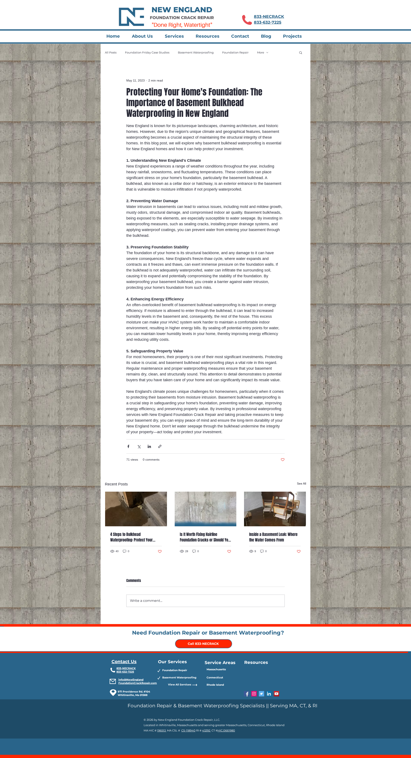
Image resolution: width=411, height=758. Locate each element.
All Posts (110, 52)
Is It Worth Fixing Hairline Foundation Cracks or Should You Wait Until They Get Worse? (205, 537)
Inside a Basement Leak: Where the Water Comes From (273, 537)
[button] (177, 36)
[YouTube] (276, 693)
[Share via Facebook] (128, 446)
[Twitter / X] (261, 693)
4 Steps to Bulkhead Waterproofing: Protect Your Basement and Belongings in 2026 (132, 537)
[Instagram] (254, 693)
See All (301, 483)
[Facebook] (246, 693)
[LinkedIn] (269, 693)
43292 (206, 730)
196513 (161, 730)
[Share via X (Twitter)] (139, 446)
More (260, 52)
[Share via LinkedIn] (149, 446)
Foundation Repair (235, 52)
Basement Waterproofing (196, 52)
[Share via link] (160, 446)
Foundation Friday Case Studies (147, 52)
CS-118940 (188, 730)
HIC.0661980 (226, 730)
